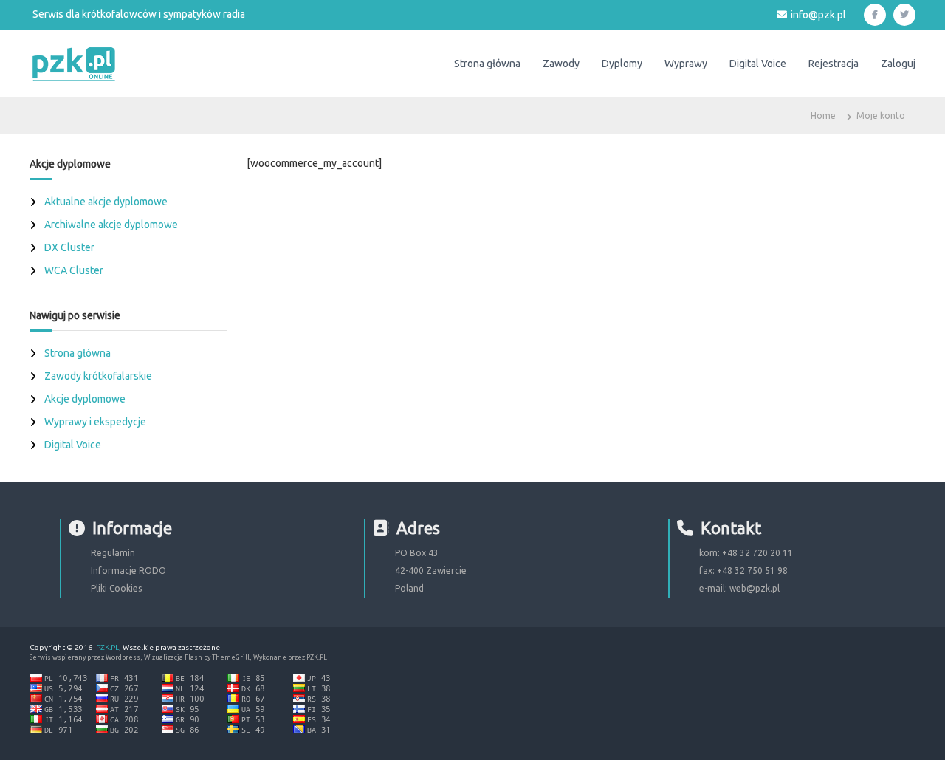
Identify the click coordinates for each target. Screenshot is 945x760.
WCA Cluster (73, 270)
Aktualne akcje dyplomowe (106, 202)
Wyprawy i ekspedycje (95, 422)
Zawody (561, 63)
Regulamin (113, 553)
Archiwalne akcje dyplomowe (111, 224)
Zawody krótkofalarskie (98, 376)
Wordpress (123, 657)
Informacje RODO (128, 570)
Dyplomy (622, 63)
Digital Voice (757, 63)
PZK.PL (107, 647)
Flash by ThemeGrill (217, 657)
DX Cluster (69, 247)
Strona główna (487, 63)
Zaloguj (898, 63)
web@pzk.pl (754, 588)
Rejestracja (833, 63)
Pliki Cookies (116, 588)
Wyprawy (685, 63)
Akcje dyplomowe (85, 399)
